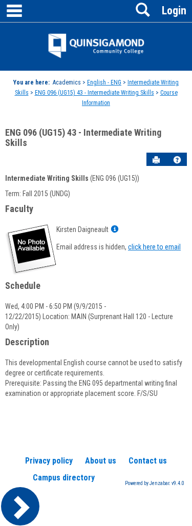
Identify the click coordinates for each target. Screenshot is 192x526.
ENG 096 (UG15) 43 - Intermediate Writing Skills (94, 92)
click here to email (154, 247)
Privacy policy (49, 461)
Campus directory (64, 477)
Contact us (148, 461)
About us (100, 461)
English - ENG (104, 82)
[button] (177, 159)
